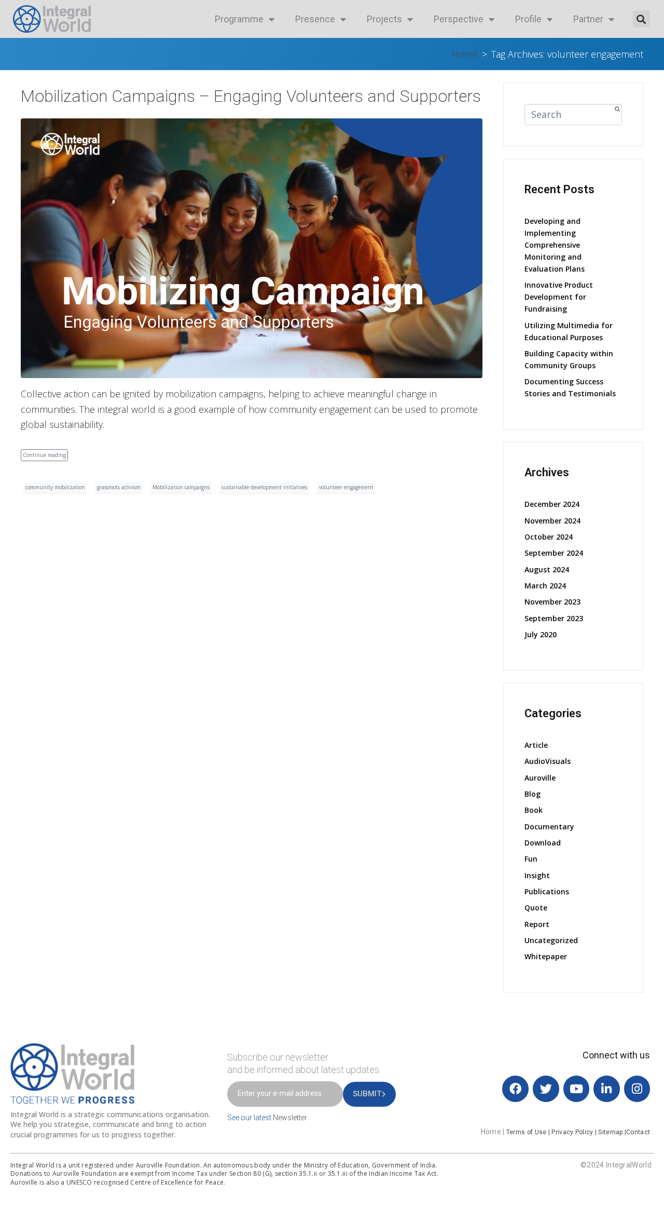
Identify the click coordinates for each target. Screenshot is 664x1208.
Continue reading (44, 455)
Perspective (458, 19)
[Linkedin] (606, 1089)
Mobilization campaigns (181, 487)
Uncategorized (551, 940)
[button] (641, 19)
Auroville (540, 778)
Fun (530, 859)
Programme (239, 19)
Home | (493, 1132)
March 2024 (545, 585)
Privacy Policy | (574, 1132)
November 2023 (552, 602)
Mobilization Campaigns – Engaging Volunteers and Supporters (251, 96)
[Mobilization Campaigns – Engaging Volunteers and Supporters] (251, 247)
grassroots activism (119, 487)
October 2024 (548, 537)
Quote (535, 907)
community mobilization (55, 487)
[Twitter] (546, 1089)
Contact (638, 1132)
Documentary (549, 826)
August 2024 (546, 569)
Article (536, 745)
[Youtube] (576, 1089)
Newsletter (290, 1117)
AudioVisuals (547, 761)
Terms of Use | (529, 1132)
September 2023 (553, 618)
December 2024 (551, 504)
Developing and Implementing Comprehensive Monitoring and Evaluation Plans (554, 245)
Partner (588, 19)
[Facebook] (515, 1089)
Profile (528, 19)
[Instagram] (637, 1089)
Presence (315, 19)
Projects (384, 19)
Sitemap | (612, 1132)
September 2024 (553, 553)
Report (536, 924)
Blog (532, 794)
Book (533, 810)
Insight (537, 875)
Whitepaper (545, 956)
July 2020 (540, 634)
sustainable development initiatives (264, 487)
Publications (546, 891)
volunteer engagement (346, 487)
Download (542, 843)
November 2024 (552, 521)
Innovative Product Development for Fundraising (558, 297)
